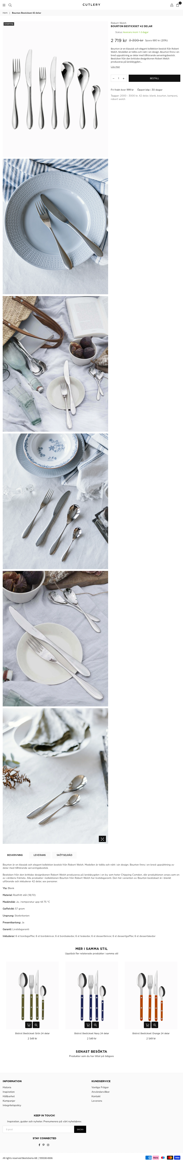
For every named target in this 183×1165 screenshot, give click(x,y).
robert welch (118, 99)
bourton (161, 95)
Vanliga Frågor (100, 1087)
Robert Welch (118, 23)
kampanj (172, 95)
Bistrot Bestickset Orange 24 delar (91, 1033)
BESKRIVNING (15, 855)
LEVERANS (40, 855)
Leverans (97, 1101)
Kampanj (8, 23)
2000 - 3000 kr (129, 95)
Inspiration (9, 1092)
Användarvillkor (101, 1092)
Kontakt (96, 1096)
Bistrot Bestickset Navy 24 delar (32, 1033)
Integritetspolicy (12, 1105)
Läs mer (115, 66)
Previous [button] (6, 1002)
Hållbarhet (9, 1096)
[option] (55, 89)
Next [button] (177, 1002)
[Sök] (10, 5)
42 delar (143, 95)
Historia (7, 1087)
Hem (5, 13)
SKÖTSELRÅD (64, 855)
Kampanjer (9, 1101)
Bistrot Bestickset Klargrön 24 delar (151, 1033)
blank (153, 95)
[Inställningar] (172, 5)
